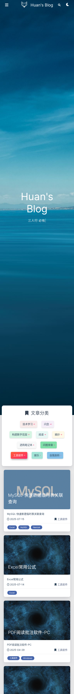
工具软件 (62, 519)
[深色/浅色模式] (67, 5)
